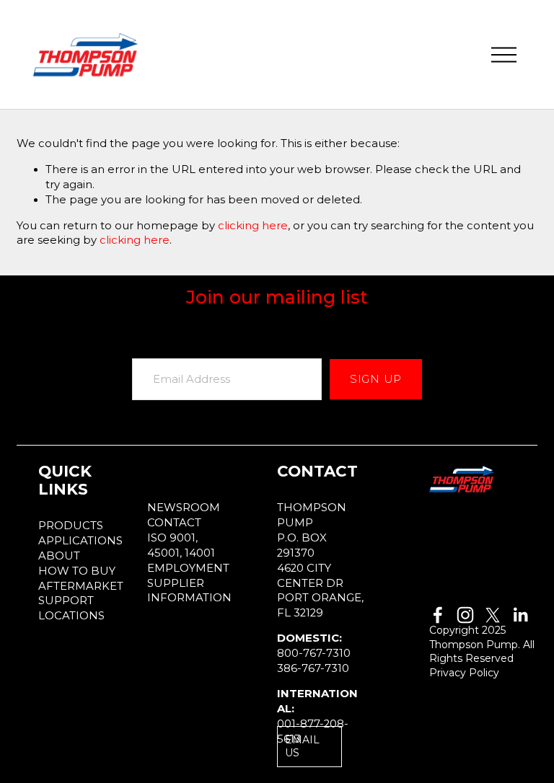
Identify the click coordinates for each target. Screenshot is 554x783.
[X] (492, 615)
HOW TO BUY (76, 571)
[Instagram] (465, 615)
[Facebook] (438, 615)
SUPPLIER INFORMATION (189, 591)
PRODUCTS (70, 525)
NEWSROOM (183, 507)
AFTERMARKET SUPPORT (80, 594)
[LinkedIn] (520, 615)
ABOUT (59, 555)
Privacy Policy (464, 672)
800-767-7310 (314, 653)
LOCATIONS (71, 615)
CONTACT (174, 522)
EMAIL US (302, 746)
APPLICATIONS (80, 540)
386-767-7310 (313, 668)
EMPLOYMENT (188, 568)
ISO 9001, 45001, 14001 (181, 545)
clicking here (253, 225)
